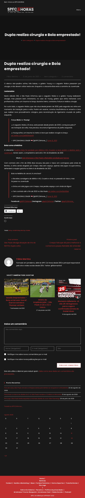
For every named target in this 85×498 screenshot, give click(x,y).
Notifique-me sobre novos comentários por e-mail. (27, 354)
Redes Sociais (57, 492)
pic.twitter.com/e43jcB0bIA (58, 191)
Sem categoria (50, 76)
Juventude (16, 230)
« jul (5, 456)
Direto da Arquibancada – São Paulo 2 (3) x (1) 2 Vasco (42, 304)
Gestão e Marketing (21, 483)
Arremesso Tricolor (21, 492)
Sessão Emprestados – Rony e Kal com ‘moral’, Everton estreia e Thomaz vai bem (16, 301)
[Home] (19, 40)
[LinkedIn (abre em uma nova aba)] (80, 2)
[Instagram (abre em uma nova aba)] (77, 2)
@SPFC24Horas (26, 201)
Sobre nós (24, 490)
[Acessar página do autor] (8, 262)
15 (71, 433)
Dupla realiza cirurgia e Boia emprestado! (51, 40)
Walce (22, 230)
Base (32, 483)
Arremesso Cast (44, 492)
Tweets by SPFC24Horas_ (13, 406)
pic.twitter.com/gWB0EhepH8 (22, 135)
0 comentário (67, 76)
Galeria (31, 490)
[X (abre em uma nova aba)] (72, 2)
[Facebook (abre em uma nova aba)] (75, 2)
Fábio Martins (12, 76)
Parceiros (39, 490)
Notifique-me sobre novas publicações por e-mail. (27, 359)
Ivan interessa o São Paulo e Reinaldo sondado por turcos (45, 158)
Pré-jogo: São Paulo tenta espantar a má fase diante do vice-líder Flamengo (32, 398)
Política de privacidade (54, 490)
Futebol (9, 483)
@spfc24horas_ (68, 201)
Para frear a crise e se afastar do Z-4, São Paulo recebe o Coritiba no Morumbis (33, 394)
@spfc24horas (48, 201)
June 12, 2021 (52, 140)
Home (42, 478)
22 (72, 438)
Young (27, 230)
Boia (10, 230)
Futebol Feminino (43, 483)
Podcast (68, 492)
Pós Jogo (42, 485)
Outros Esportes (57, 483)
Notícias (42, 481)
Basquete (32, 492)
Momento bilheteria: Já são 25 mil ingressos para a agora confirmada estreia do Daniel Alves (68, 306)
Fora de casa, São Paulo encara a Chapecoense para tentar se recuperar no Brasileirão (36, 388)
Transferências (71, 483)
